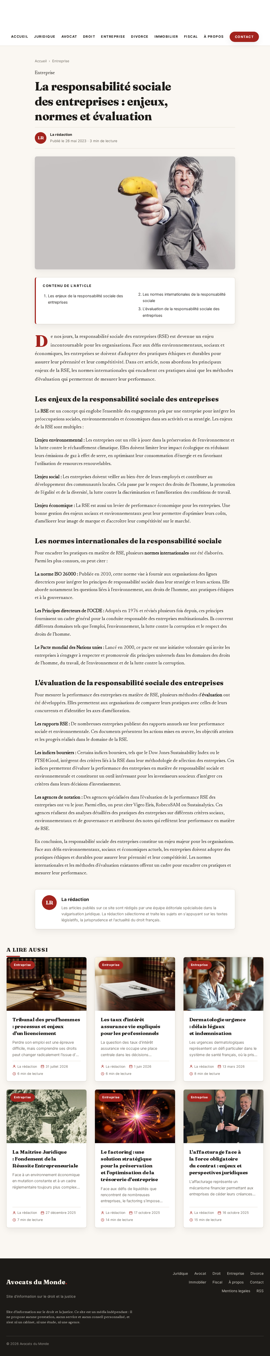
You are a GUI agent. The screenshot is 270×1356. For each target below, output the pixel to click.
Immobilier (166, 37)
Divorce (140, 37)
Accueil (19, 37)
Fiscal (191, 37)
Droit (89, 37)
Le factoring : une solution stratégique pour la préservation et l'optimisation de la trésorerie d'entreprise (129, 1166)
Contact (244, 37)
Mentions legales (236, 1291)
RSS (260, 1291)
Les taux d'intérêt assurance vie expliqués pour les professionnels (130, 1026)
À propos (214, 37)
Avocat (69, 37)
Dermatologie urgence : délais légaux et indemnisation (217, 1026)
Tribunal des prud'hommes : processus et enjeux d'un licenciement (46, 1026)
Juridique (45, 37)
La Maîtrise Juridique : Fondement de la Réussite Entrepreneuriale (45, 1159)
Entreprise (113, 37)
